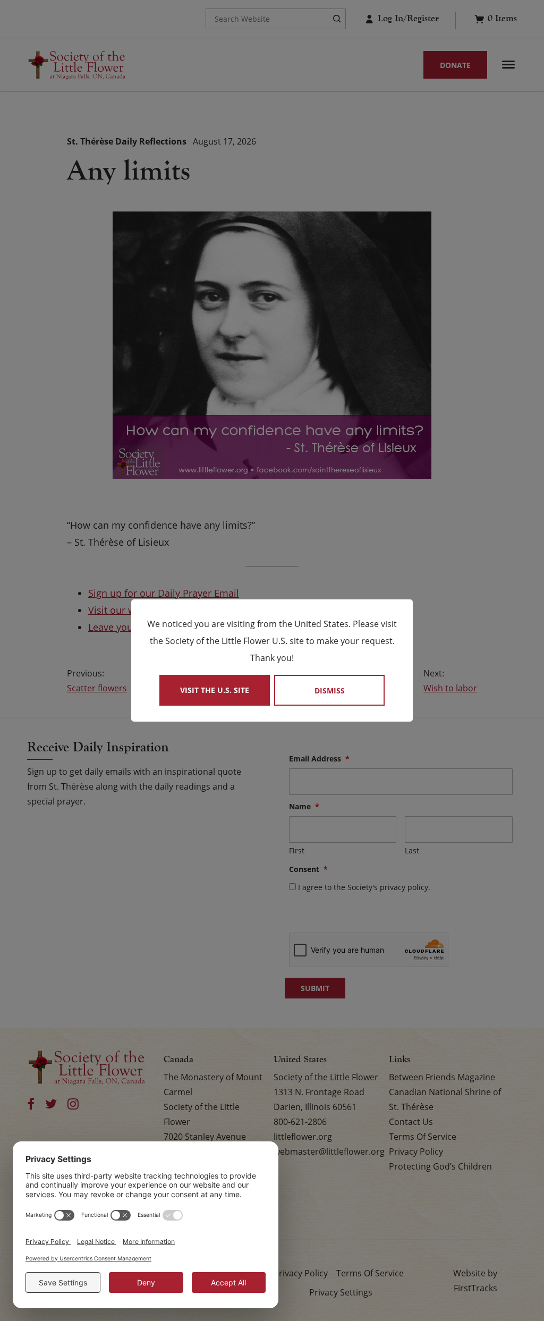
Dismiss (329, 690)
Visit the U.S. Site (214, 690)
